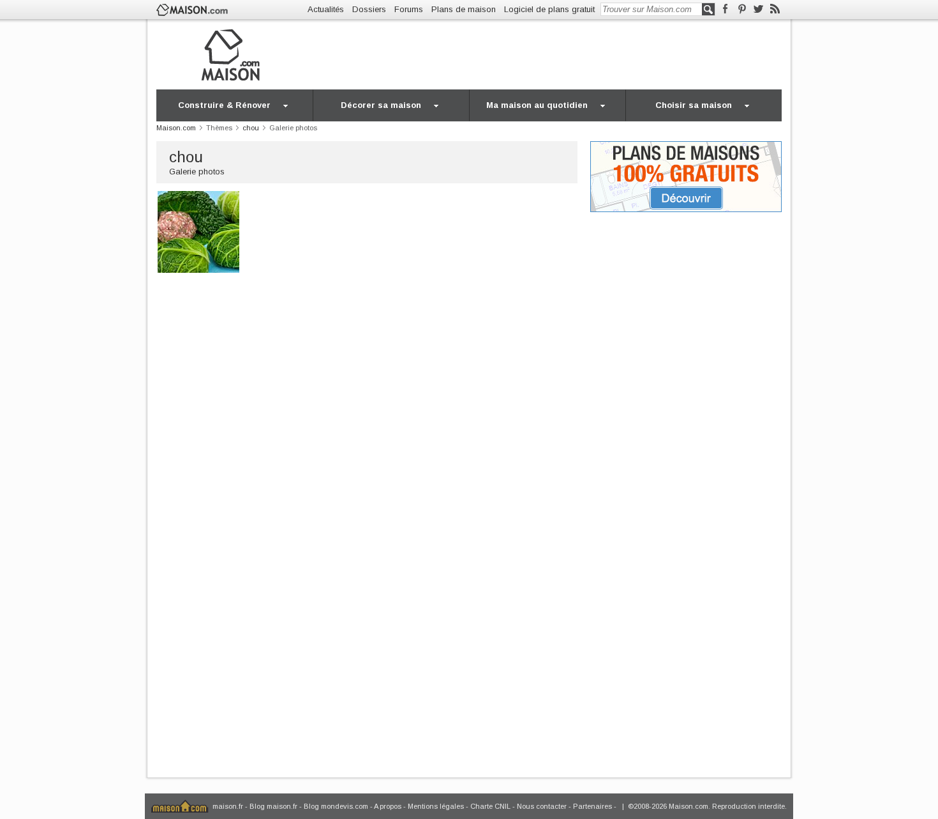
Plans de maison (463, 9)
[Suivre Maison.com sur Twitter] (758, 9)
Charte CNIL (490, 806)
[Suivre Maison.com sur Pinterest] (741, 9)
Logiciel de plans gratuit (549, 9)
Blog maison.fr (273, 806)
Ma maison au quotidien (537, 105)
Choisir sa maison (693, 105)
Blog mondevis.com (336, 806)
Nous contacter (542, 806)
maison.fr (227, 806)
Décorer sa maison (381, 105)
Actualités (326, 9)
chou (186, 156)
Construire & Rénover (224, 105)
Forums (408, 9)
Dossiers (369, 9)
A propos (387, 806)
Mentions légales (436, 806)
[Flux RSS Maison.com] (775, 9)
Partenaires (592, 806)
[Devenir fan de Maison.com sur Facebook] (725, 9)
